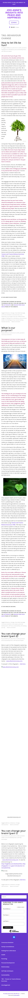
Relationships (5, 967)
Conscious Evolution (6, 334)
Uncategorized (5, 985)
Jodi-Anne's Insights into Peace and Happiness (14, 14)
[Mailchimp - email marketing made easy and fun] (14, 932)
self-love (10, 625)
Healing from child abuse (7, 49)
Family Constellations (7, 946)
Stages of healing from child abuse (10, 318)
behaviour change (9, 313)
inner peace (15, 624)
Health (3, 837)
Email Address (7, 909)
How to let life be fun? (11, 44)
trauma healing (19, 320)
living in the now (13, 316)
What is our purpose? (8, 329)
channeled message (20, 313)
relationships (21, 316)
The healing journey (10, 320)
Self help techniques (6, 51)
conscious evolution (6, 314)
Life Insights (7, 305)
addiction (7, 823)
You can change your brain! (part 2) (13, 635)
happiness (4, 316)
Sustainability (5, 975)
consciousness (16, 314)
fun (21, 314)
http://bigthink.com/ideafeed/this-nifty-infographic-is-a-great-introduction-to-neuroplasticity (13, 866)
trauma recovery (5, 321)
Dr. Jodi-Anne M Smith (16, 47)
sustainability (16, 625)
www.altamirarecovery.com (14, 661)
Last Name (6, 921)
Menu (15, 22)
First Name (6, 915)
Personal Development (20, 49)
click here (22, 664)
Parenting (4, 958)
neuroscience (4, 824)
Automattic (17, 995)
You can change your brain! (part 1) (13, 832)
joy (8, 316)
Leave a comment (16, 321)
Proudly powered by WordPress (11, 993)
